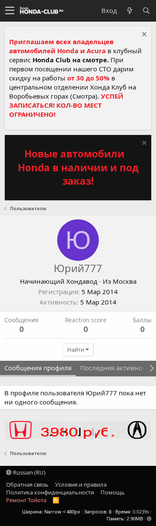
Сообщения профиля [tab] (38, 367)
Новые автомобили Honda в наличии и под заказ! (78, 167)
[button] (10, 11)
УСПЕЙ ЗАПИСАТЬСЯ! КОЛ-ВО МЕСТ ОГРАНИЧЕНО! (66, 105)
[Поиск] (146, 11)
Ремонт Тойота (26, 500)
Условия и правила (81, 484)
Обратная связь (27, 484)
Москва (124, 281)
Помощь (113, 492)
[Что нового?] (129, 11)
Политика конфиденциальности (50, 492)
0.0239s (141, 511)
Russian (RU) (29, 472)
